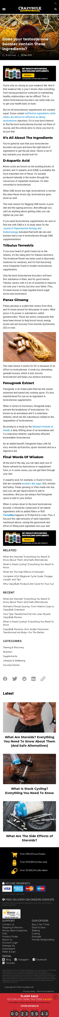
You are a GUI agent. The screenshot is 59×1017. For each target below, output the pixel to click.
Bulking (36, 930)
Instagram (23, 959)
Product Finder (10, 936)
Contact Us (8, 924)
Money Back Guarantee (14, 930)
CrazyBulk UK (27, 987)
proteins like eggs (31, 483)
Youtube (10, 963)
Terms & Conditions (45, 991)
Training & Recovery (13, 647)
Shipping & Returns (12, 927)
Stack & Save (39, 927)
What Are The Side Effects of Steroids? (23, 572)
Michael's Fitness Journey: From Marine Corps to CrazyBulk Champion (28, 608)
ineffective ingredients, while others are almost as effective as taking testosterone (29, 117)
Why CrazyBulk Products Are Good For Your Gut (28, 584)
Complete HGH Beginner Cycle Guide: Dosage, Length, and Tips (28, 578)
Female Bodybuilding (43, 939)
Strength (36, 936)
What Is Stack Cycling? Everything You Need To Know (28, 566)
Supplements (10, 656)
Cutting (36, 933)
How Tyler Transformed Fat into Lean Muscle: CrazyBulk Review (27, 616)
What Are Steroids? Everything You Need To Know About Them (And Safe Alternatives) (26, 558)
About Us (7, 939)
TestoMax (9, 515)
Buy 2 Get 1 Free (40, 924)
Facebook (41, 959)
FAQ (4, 933)
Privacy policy (29, 991)
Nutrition (7, 651)
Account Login (10, 942)
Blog (8, 959)
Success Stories (11, 665)
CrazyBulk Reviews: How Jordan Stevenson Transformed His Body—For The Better (26, 631)
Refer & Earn (9, 951)
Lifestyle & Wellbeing (14, 660)
